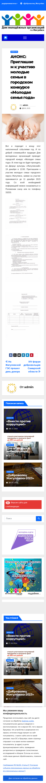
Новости (14, 51)
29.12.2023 (12, 699)
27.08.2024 (12, 643)
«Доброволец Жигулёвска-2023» (20, 476)
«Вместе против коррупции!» (18, 422)
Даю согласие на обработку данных (23, 778)
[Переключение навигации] (25, 38)
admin (25, 105)
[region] (23, 745)
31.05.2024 (12, 671)
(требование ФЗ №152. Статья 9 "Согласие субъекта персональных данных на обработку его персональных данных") (21, 768)
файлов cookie (28, 721)
